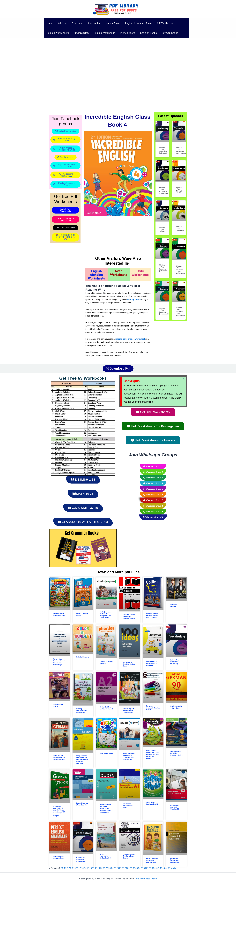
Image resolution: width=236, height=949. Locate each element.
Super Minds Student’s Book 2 (152, 803)
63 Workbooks (165, 23)
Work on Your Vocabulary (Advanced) (163, 150)
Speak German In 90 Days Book (176, 707)
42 (161, 868)
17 (93, 868)
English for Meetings (173, 605)
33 (136, 868)
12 (80, 868)
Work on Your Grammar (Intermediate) (164, 311)
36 (145, 868)
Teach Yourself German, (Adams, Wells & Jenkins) (59, 757)
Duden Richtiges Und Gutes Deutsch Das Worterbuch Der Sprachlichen (105, 808)
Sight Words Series (106, 753)
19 (99, 868)
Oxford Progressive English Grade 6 (105, 856)
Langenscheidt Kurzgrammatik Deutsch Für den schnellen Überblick (82, 759)
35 (142, 868)
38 (150, 868)
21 (104, 868)
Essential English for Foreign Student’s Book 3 (129, 616)
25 (115, 868)
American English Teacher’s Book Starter (129, 856)
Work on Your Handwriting (180, 228)
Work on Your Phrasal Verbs (179, 190)
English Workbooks (104, 33)
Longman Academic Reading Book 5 (153, 708)
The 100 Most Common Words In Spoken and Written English (59, 662)
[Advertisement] (74, 56)
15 (88, 868)
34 (139, 868)
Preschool (77, 23)
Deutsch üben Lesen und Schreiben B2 (174, 807)
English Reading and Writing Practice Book (152, 860)
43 (163, 868)
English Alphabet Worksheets (96, 274)
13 (82, 868)
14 (85, 868)
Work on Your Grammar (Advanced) (163, 268)
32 (134, 868)
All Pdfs (62, 23)
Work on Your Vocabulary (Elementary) (163, 190)
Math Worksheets (118, 273)
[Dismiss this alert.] (183, 379)
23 (109, 868)
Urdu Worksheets (140, 273)
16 (90, 868)
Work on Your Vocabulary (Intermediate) (181, 150)
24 (112, 868)
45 (169, 868)
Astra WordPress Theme (145, 878)
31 (131, 868)
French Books (127, 33)
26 (118, 868)
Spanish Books (148, 33)
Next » (173, 868)
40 (155, 868)
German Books (170, 33)
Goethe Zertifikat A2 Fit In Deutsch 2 (106, 708)
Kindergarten (81, 33)
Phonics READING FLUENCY (106, 662)
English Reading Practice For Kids (59, 615)
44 (166, 868)
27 (120, 868)
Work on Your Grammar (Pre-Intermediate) (180, 311)
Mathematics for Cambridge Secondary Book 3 (176, 753)
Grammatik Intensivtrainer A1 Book (129, 806)
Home (50, 23)
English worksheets (58, 33)
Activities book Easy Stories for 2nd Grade (152, 663)
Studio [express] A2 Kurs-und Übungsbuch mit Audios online (128, 756)
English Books (112, 23)
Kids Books (94, 23)
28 (123, 868)
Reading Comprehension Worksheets (81, 710)
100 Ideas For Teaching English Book (129, 664)
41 (158, 868)
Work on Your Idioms (162, 229)
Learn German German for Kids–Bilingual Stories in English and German (152, 754)
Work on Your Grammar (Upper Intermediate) (180, 270)
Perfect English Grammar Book (58, 858)
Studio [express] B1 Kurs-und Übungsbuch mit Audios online (105, 615)
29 (126, 868)
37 (147, 868)
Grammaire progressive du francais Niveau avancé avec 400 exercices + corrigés (59, 811)
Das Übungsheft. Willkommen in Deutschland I (129, 710)
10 (74, 868)
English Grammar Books (138, 23)
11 (77, 868)
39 (153, 868)
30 (128, 868)
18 (96, 868)
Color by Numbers (82, 657)
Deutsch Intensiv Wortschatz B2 (82, 804)
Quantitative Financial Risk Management (174, 860)
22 (107, 868)
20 (101, 868)
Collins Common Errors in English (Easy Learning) (152, 615)
